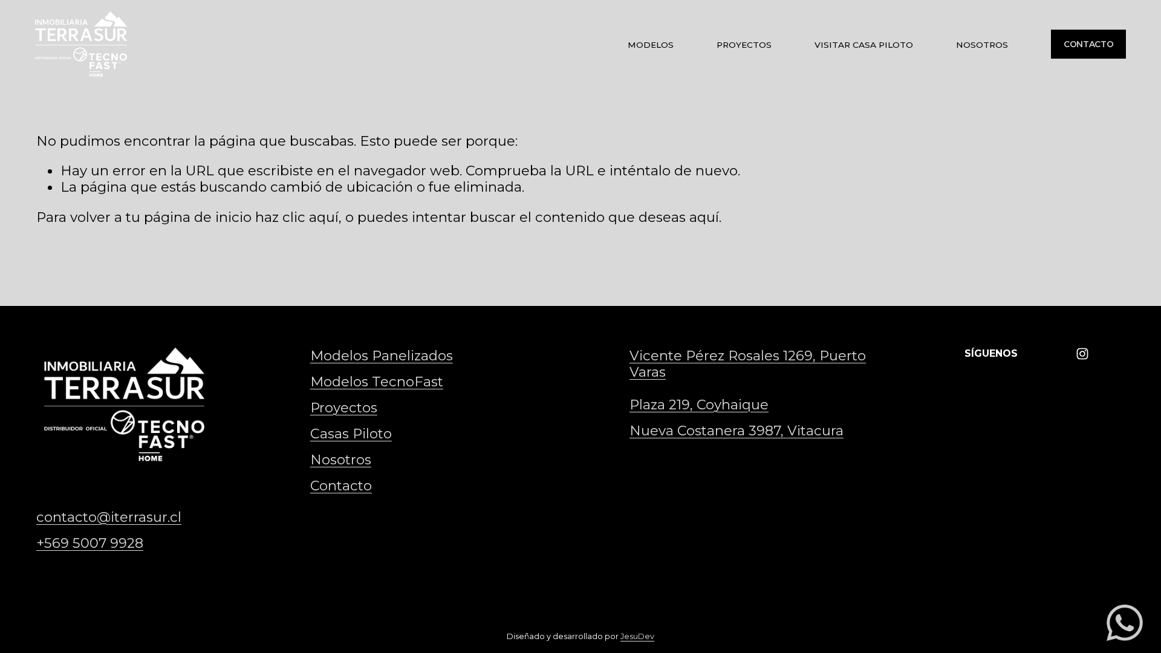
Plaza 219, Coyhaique (699, 405)
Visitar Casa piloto (864, 45)
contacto (1089, 44)
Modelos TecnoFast (376, 382)
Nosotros (982, 45)
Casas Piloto (351, 434)
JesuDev (637, 636)
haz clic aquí (297, 217)
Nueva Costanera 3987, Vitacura (736, 431)
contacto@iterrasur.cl (108, 517)
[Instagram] (1082, 354)
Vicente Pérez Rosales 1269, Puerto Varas (747, 364)
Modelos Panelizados (381, 356)
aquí (704, 217)
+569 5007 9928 (89, 543)
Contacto (341, 486)
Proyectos (744, 45)
